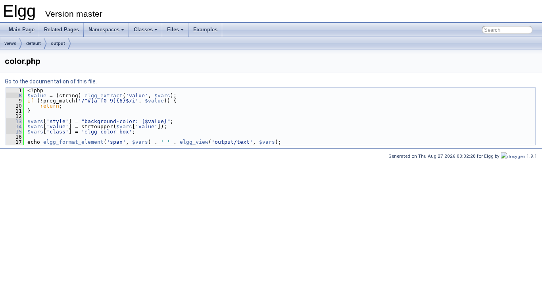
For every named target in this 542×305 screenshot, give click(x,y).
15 (14, 132)
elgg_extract (104, 95)
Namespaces (103, 30)
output (58, 43)
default (33, 43)
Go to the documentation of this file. (51, 81)
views (10, 43)
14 (14, 126)
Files (173, 30)
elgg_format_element (73, 142)
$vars (162, 95)
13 (14, 121)
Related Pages (61, 30)
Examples (205, 30)
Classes (143, 30)
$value (36, 95)
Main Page (22, 30)
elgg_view (194, 142)
